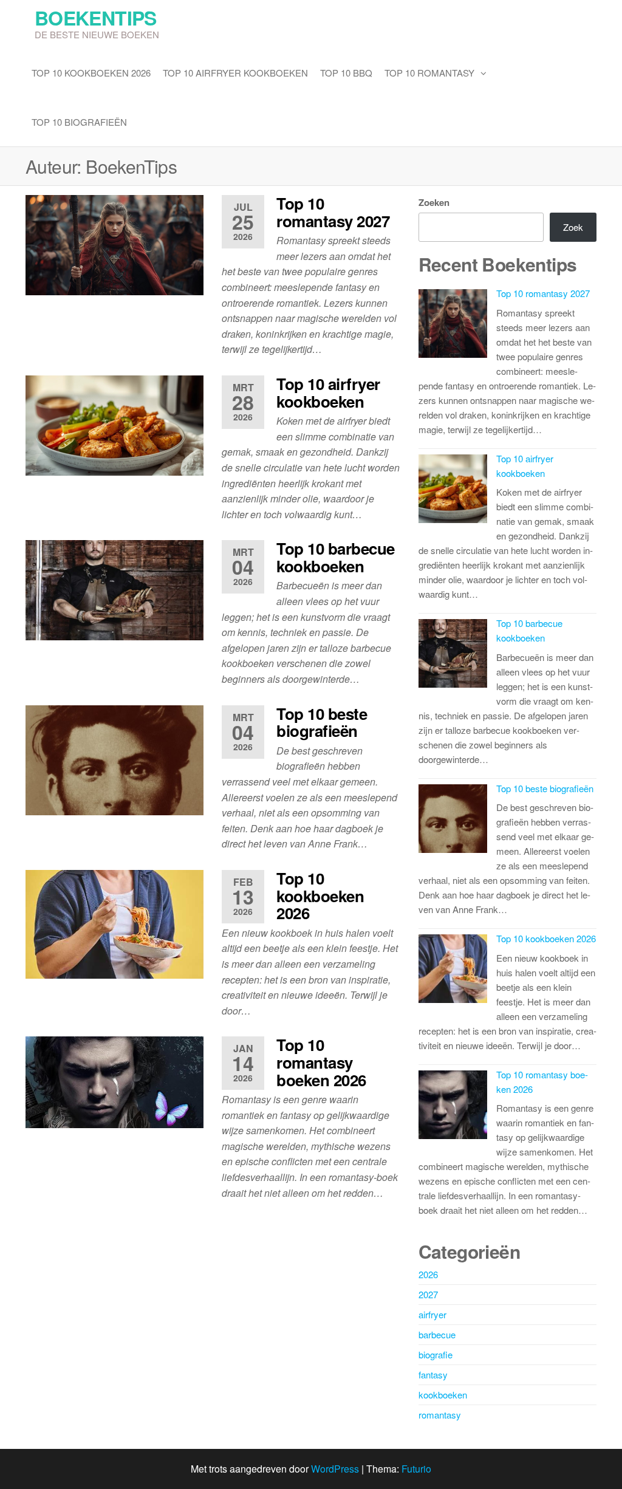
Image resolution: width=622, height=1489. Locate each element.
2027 (428, 1294)
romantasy (440, 1414)
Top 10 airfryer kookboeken (235, 72)
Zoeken (434, 202)
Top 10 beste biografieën (321, 722)
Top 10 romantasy (429, 72)
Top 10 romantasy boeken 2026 (321, 1061)
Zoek (573, 227)
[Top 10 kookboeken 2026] (114, 923)
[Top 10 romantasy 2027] (114, 244)
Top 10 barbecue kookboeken (335, 557)
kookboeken (443, 1394)
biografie (436, 1354)
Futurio (416, 1469)
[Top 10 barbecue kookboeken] (114, 589)
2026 (428, 1274)
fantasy (433, 1374)
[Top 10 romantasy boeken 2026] (114, 1081)
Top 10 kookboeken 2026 (91, 72)
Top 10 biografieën (79, 121)
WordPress (335, 1469)
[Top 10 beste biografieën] (114, 759)
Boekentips (96, 18)
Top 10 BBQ (346, 72)
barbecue (437, 1334)
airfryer (432, 1314)
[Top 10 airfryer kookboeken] (114, 424)
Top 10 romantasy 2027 (332, 212)
